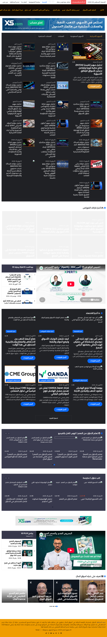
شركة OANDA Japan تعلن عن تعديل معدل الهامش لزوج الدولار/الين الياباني (54, 391)
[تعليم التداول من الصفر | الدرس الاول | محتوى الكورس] (66, 443)
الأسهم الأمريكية (96, 36)
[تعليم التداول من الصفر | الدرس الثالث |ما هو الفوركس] (15, 443)
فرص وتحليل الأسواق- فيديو (70, 10)
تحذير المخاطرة (14, 2)
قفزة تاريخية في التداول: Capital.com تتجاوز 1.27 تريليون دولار (57, 253)
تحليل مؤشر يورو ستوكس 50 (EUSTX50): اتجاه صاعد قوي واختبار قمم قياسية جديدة (47, 51)
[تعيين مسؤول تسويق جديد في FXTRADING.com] (19, 247)
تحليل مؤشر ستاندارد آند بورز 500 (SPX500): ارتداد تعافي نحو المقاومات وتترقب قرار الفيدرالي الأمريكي (47, 149)
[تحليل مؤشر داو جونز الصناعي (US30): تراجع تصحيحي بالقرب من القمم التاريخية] (29, 66)
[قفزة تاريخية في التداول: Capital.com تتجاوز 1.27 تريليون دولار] (54, 247)
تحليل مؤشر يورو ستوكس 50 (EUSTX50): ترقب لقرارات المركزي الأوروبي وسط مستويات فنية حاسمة (48, 171)
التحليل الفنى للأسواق (89, 10)
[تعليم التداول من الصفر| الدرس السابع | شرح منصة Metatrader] (91, 443)
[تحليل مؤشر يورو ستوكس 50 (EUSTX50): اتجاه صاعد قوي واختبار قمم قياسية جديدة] (62, 47)
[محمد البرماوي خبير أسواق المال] (40, 591)
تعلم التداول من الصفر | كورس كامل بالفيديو (78, 433)
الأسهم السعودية (76, 36)
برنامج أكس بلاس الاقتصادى (40, 10)
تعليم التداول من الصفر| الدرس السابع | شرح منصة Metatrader (92, 456)
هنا (42, 627)
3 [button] (53, 606)
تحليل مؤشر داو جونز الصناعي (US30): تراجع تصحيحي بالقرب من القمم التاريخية (13, 70)
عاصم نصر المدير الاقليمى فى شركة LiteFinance (16, 596)
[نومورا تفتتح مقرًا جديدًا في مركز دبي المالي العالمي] (54, 223)
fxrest (37, 630)
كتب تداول (28, 10)
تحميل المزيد (53, 418)
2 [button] (52, 464)
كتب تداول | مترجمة (91, 478)
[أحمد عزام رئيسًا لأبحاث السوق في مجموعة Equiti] (88, 247)
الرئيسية (44, 2)
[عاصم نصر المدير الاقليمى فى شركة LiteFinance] (14, 591)
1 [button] (54, 464)
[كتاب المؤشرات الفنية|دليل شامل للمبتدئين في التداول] (15, 487)
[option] (53, 235)
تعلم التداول (56, 10)
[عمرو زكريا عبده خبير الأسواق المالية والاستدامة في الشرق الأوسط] (66, 591)
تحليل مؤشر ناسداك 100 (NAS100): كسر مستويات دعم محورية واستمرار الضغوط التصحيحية (81, 147)
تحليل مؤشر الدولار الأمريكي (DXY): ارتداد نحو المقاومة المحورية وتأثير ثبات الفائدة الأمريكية (13, 128)
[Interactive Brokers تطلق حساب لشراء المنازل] (88, 223)
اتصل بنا (24, 2)
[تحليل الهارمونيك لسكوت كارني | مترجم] (41, 487)
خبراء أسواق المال (17, 10)
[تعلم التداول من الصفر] (66, 487)
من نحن (5, 2)
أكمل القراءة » (95, 86)
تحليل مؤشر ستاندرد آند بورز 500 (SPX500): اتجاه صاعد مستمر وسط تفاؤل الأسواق (81, 108)
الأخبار (102, 10)
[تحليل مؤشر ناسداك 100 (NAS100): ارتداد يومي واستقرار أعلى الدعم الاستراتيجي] (29, 85)
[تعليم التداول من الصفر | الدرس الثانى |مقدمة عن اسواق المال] (41, 443)
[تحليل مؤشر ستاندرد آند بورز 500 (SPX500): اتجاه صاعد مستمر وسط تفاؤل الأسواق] (96, 104)
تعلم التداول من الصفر (68, 499)
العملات (61, 36)
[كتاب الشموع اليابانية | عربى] (91, 487)
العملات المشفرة (45, 36)
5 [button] (50, 606)
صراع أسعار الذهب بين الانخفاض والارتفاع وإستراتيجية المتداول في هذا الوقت (20, 342)
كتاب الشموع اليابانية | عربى (91, 499)
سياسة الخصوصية (34, 2)
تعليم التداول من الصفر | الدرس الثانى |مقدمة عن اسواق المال (42, 456)
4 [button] (51, 606)
